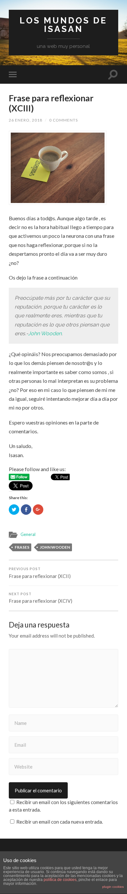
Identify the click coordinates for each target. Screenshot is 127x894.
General (28, 534)
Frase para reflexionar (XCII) (40, 573)
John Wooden (45, 333)
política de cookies (60, 879)
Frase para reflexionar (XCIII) (51, 103)
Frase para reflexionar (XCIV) (40, 598)
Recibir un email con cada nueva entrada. (59, 822)
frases (22, 547)
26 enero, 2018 (25, 120)
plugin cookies (113, 886)
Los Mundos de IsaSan (63, 24)
